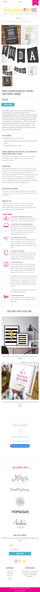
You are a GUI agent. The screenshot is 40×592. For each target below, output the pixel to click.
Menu (5, 1)
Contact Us (10, 575)
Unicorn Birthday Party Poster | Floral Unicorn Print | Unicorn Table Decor (20, 403)
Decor (6, 21)
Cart (35, 2)
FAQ (10, 577)
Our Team (10, 573)
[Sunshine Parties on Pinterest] (16, 561)
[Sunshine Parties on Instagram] (24, 561)
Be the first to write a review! (20, 446)
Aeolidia (22, 591)
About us (10, 571)
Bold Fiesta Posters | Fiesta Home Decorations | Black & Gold (20, 356)
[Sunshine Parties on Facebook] (20, 561)
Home (2, 21)
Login (20, 2)
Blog (10, 579)
